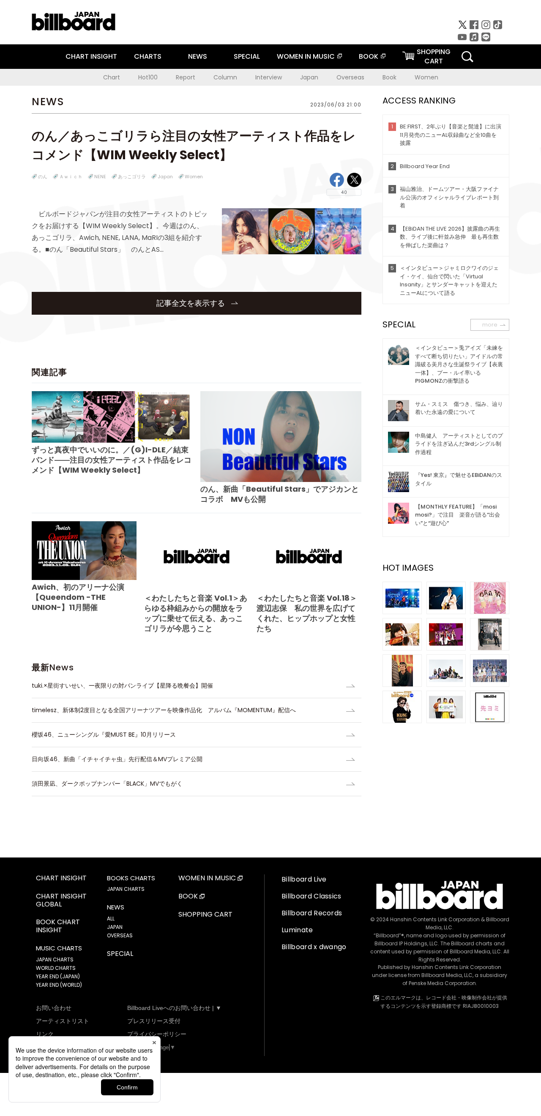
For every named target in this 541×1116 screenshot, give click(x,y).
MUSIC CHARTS (59, 948)
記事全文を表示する (191, 303)
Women (426, 77)
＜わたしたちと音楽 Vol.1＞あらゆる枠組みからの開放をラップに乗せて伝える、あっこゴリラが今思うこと (195, 613)
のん (42, 176)
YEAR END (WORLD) (59, 984)
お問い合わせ (53, 1007)
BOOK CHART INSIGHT (58, 926)
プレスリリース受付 (153, 1021)
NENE (100, 176)
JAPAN (115, 927)
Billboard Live (303, 879)
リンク (45, 1034)
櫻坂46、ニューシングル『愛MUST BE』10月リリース (104, 734)
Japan (309, 77)
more (489, 325)
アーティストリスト (62, 1021)
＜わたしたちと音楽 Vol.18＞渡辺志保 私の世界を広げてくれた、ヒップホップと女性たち (307, 613)
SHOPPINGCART (434, 56)
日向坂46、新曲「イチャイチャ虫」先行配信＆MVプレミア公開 (117, 759)
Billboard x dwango (314, 947)
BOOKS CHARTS (131, 878)
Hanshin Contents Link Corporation (435, 919)
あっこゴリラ (132, 176)
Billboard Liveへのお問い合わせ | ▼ (174, 1007)
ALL (111, 918)
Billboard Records (311, 913)
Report (185, 77)
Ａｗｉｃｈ (70, 176)
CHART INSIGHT (91, 56)
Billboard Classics (311, 896)
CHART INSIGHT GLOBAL (61, 901)
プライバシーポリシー (156, 1034)
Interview (268, 77)
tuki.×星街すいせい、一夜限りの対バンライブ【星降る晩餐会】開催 (122, 685)
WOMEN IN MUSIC (306, 56)
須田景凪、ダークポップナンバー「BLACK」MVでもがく (107, 783)
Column (225, 77)
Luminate (297, 930)
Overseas (350, 77)
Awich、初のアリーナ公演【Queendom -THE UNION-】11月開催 (78, 597)
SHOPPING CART (205, 915)
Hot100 (148, 77)
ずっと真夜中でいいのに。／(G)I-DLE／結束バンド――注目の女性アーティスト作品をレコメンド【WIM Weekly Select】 (111, 459)
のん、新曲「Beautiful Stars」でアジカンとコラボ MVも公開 (279, 494)
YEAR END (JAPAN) (58, 976)
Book (389, 77)
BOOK (368, 56)
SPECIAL (247, 56)
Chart (111, 77)
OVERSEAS (120, 935)
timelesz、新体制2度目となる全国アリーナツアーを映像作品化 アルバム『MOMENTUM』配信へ (164, 710)
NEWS (197, 56)
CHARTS (147, 56)
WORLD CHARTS (56, 968)
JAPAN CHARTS (55, 959)
